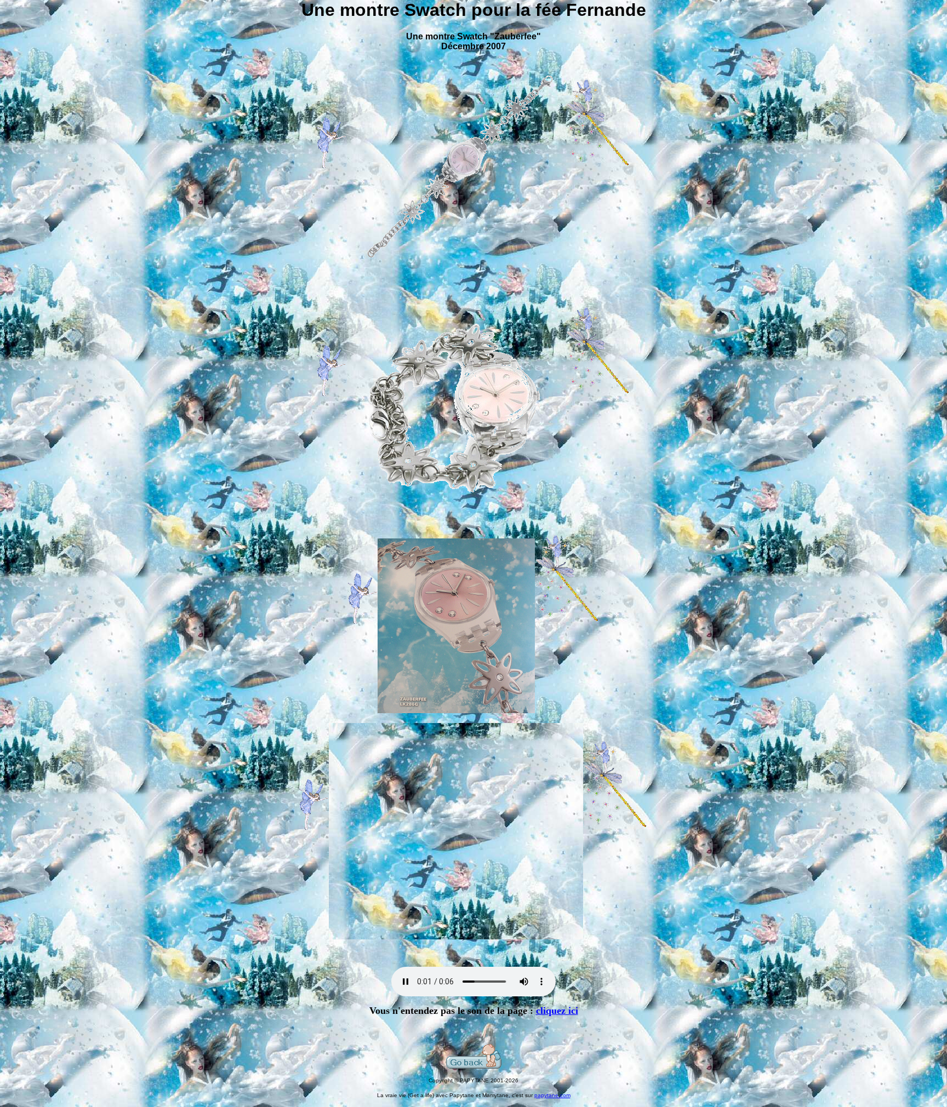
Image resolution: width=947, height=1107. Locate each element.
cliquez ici (557, 1010)
